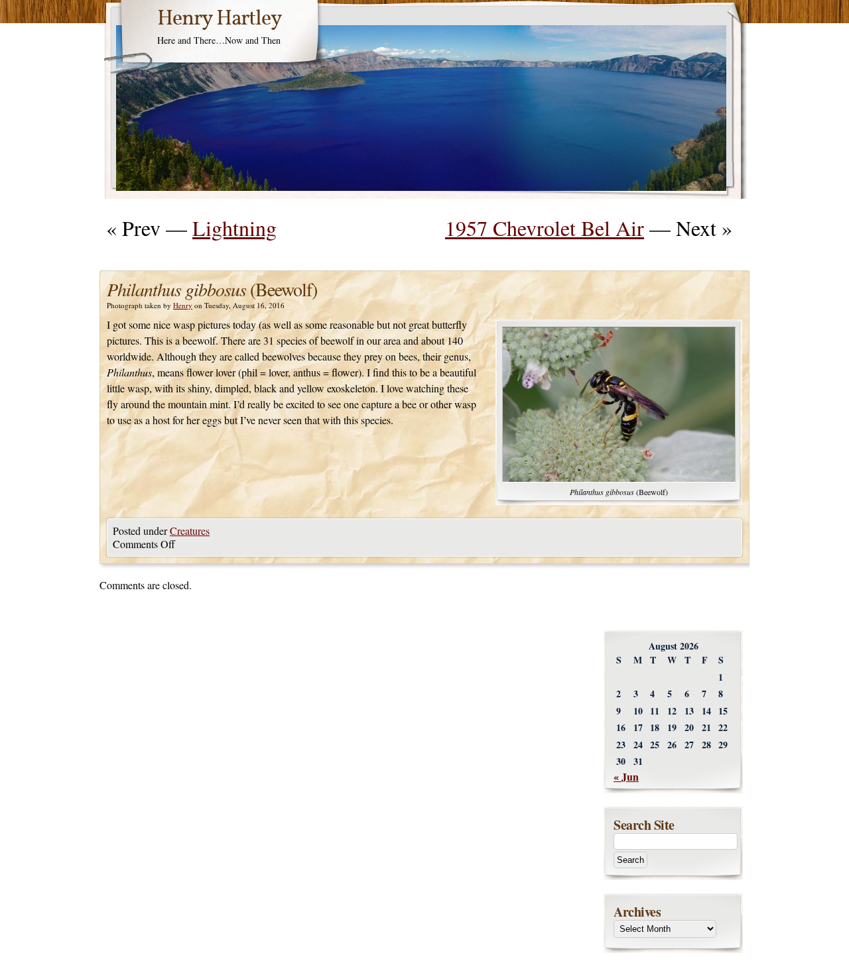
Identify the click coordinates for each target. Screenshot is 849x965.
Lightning (234, 227)
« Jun (626, 776)
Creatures (190, 531)
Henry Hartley (219, 19)
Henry (182, 305)
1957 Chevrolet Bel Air (544, 227)
